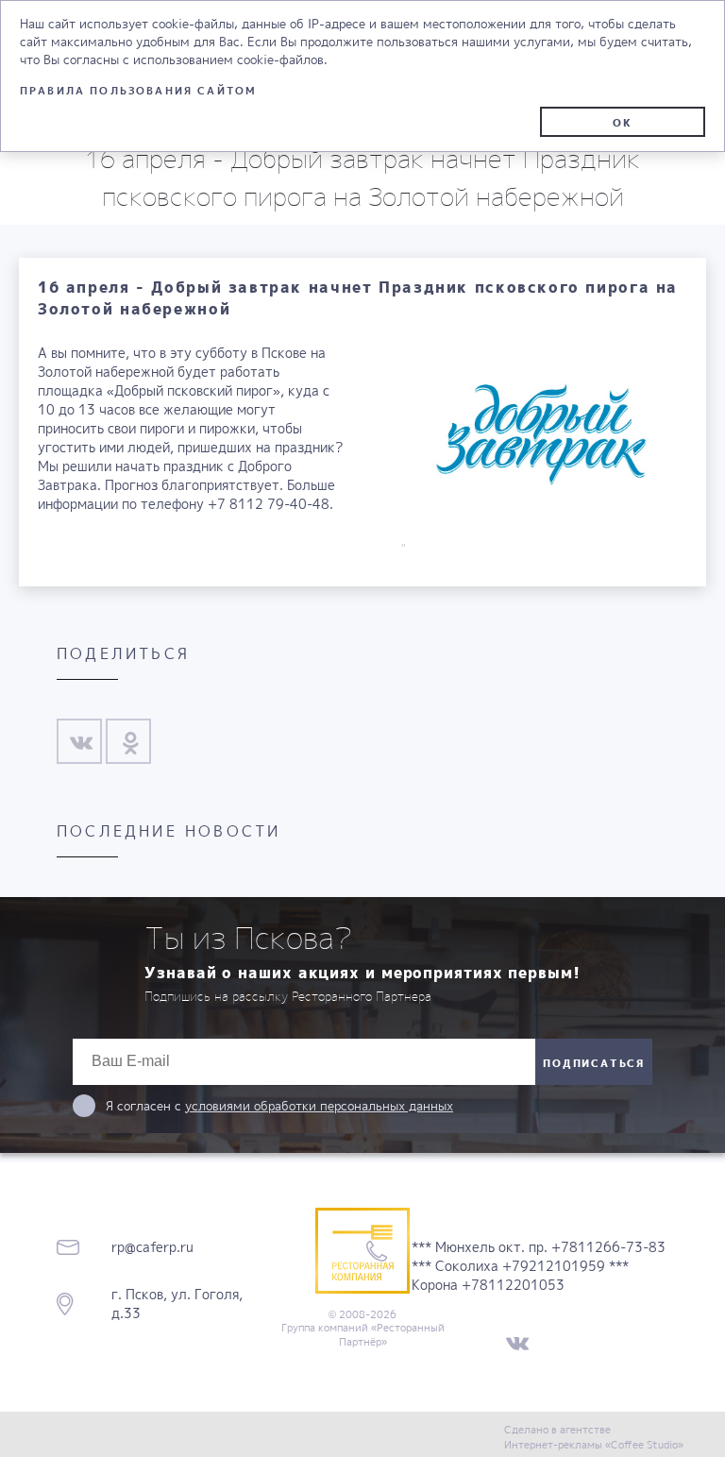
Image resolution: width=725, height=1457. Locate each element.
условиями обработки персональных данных (319, 1105)
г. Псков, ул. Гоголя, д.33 (177, 1303)
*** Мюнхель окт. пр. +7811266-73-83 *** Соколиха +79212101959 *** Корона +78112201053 (539, 1266)
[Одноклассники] (130, 743)
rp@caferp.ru (152, 1247)
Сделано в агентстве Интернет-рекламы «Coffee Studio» (593, 1436)
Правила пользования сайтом (138, 90)
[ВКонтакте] (81, 743)
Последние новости (168, 831)
